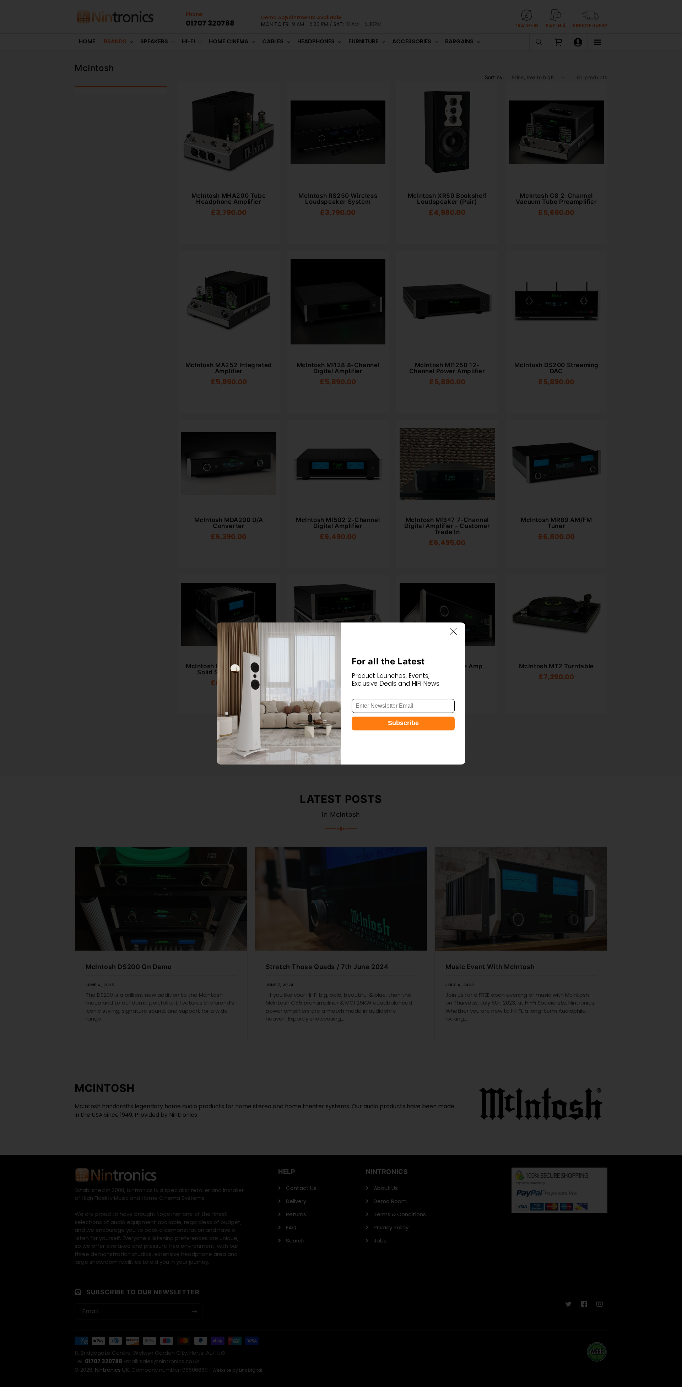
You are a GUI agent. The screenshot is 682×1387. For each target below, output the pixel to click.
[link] (279, 693)
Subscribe (403, 723)
